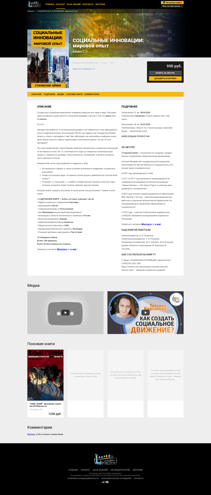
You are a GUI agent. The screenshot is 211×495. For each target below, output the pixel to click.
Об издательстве (120, 470)
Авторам (100, 4)
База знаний (74, 4)
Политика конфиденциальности (83, 478)
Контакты (88, 4)
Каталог (60, 4)
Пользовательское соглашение (116, 478)
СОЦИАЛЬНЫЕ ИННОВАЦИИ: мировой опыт (57, 11)
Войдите (31, 434)
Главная (49, 4)
